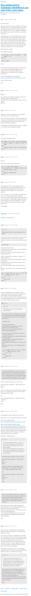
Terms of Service (23, 588)
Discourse (8, 594)
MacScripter (3, 1)
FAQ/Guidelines (14, 588)
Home (2, 588)
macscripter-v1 (3, 14)
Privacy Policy (4, 591)
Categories (7, 588)
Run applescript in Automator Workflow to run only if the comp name (14, 7)
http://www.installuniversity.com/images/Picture (11, 77)
